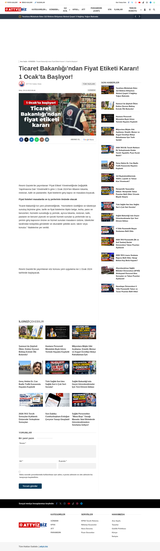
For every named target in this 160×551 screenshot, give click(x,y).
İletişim (115, 536)
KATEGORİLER (38, 9)
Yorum (22, 443)
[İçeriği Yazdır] (47, 139)
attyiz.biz (44, 546)
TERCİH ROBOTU (133, 9)
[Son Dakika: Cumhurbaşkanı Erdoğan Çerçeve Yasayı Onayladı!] (57, 402)
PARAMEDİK (56, 532)
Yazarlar (115, 525)
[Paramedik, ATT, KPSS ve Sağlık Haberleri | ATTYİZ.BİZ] (16, 11)
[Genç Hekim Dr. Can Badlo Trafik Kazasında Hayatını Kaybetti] (31, 369)
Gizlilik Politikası (119, 529)
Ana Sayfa (116, 521)
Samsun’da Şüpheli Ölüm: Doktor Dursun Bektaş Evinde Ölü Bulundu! (109, 17)
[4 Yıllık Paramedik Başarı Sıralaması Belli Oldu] (107, 234)
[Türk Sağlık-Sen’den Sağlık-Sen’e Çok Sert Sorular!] (57, 369)
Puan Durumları (87, 532)
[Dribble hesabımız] (147, 3)
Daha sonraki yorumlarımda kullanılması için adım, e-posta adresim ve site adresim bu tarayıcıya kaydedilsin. (56, 476)
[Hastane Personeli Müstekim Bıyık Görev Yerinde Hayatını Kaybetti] (57, 334)
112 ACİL (65, 9)
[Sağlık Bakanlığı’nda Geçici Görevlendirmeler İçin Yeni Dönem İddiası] (84, 369)
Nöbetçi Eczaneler (89, 525)
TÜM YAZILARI (89, 84)
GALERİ (12, 2)
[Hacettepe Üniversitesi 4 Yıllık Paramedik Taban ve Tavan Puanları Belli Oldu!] (107, 292)
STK (110, 9)
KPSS (75, 9)
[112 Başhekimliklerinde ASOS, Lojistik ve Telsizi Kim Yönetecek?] (107, 181)
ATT (83, 9)
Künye (114, 532)
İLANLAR (118, 9)
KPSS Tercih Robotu (89, 521)
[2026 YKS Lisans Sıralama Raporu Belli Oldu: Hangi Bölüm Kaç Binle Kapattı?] (107, 261)
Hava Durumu (87, 529)
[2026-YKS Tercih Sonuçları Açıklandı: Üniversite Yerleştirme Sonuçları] (31, 402)
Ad (21, 461)
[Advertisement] (80, 39)
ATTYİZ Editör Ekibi (33, 84)
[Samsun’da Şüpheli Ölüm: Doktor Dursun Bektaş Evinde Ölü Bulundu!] (31, 334)
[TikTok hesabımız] (143, 3)
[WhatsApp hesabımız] (154, 3)
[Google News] (88, 139)
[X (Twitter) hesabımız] (132, 3)
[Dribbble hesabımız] (77, 503)
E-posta (63, 461)
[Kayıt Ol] (145, 9)
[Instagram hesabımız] (135, 3)
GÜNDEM (53, 9)
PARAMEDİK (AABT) (96, 9)
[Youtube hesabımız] (139, 3)
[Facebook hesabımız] (128, 3)
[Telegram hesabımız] (151, 3)
